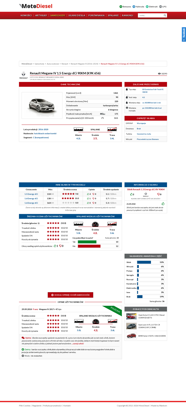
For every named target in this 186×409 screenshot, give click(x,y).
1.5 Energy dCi (31, 194)
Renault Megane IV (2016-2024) (84, 64)
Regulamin (36, 405)
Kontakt (67, 405)
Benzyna (127, 6)
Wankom (163, 405)
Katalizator (131, 284)
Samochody (57, 15)
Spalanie (113, 15)
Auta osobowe (53, 64)
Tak (74, 242)
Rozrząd (130, 279)
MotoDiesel (27, 64)
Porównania (96, 15)
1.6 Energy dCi (31, 198)
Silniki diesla (77, 15)
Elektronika (131, 288)
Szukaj (165, 15)
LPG (164, 6)
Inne (128, 292)
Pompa (129, 271)
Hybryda (140, 6)
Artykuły (41, 15)
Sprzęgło (130, 275)
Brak (128, 297)
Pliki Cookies (24, 405)
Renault (64, 64)
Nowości (26, 15)
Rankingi (127, 15)
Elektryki (153, 6)
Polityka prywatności (52, 405)
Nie (74, 246)
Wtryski (130, 266)
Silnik (129, 262)
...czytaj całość (78, 343)
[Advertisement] (93, 40)
